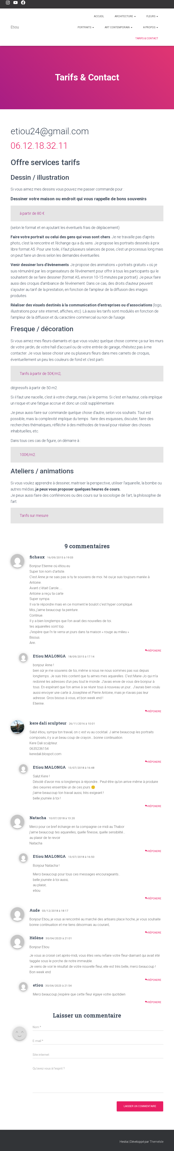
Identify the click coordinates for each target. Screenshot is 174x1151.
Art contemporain (117, 27)
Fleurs (151, 16)
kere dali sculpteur (47, 723)
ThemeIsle (156, 1141)
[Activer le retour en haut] (165, 1142)
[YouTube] (15, 2)
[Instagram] (7, 2)
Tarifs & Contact (146, 38)
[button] (135, 16)
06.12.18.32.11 (39, 145)
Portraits (85, 27)
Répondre (154, 650)
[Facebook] (23, 2)
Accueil (99, 16)
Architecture (124, 16)
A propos (149, 27)
